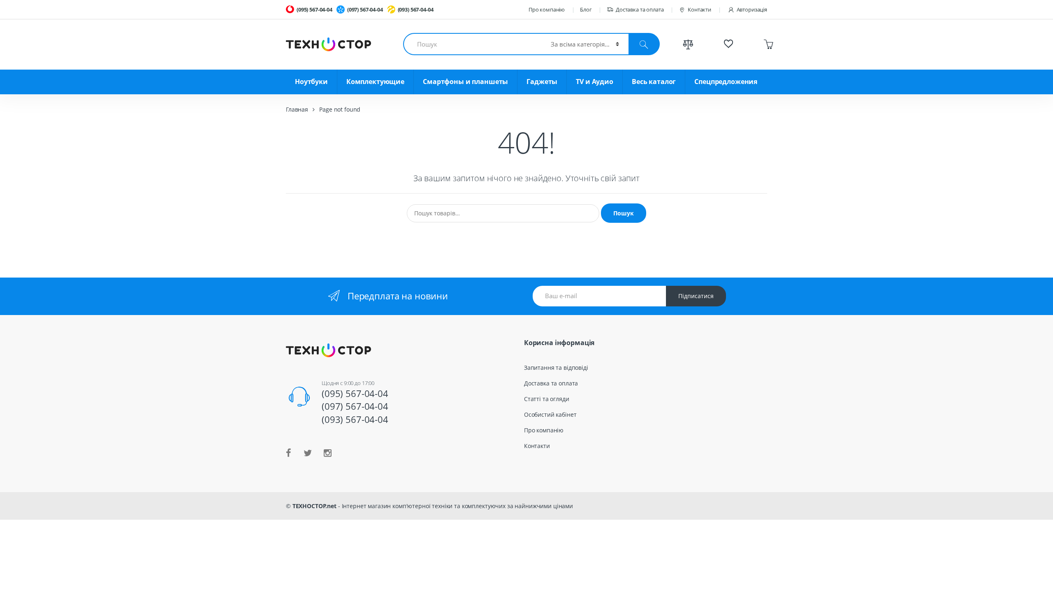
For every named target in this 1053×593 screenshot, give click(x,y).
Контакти (699, 9)
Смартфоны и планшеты (465, 81)
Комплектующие (375, 81)
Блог (585, 9)
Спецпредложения (725, 81)
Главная (297, 109)
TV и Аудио (594, 81)
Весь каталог (654, 81)
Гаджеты (541, 81)
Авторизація (752, 9)
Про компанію (547, 9)
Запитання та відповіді (556, 367)
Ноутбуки (311, 81)
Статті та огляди (546, 399)
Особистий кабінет (550, 414)
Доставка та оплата (639, 9)
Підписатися (696, 296)
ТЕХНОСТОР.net (314, 506)
